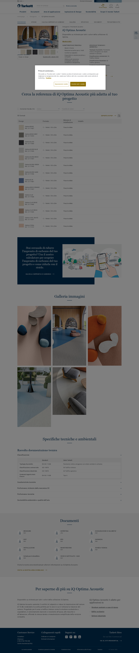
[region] (70, 77)
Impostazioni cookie (61, 84)
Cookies (48, 78)
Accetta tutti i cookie (78, 84)
